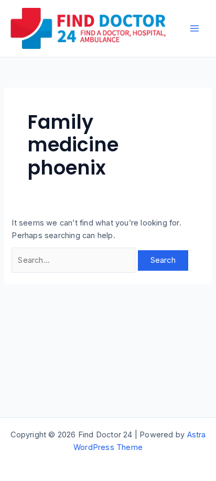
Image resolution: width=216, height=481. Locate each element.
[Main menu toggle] (194, 28)
